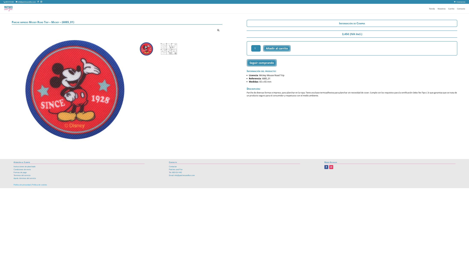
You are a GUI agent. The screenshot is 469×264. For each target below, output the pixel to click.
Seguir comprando (262, 63)
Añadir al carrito (277, 48)
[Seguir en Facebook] (326, 167)
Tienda (432, 9)
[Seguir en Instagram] (331, 167)
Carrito (451, 9)
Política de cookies (39, 185)
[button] (218, 30)
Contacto (461, 9)
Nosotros (442, 9)
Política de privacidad (22, 185)
